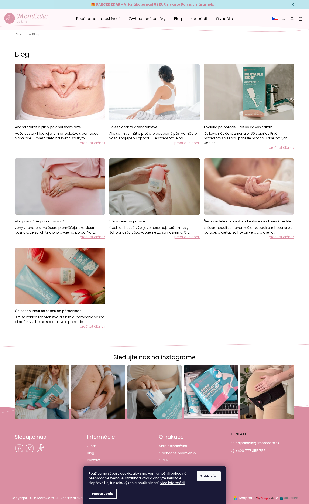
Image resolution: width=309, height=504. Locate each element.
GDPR (163, 460)
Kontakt (93, 460)
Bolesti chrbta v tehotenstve (133, 127)
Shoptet (246, 498)
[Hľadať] (283, 18)
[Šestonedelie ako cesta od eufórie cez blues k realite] (249, 186)
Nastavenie (102, 493)
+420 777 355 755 (250, 450)
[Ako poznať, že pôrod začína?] (60, 186)
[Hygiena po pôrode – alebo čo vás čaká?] (249, 92)
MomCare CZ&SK (19, 448)
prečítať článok (92, 142)
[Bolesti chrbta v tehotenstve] (154, 92)
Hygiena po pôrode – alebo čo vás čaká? (238, 127)
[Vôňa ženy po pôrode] (154, 186)
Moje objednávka (173, 446)
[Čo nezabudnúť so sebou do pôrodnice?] (60, 276)
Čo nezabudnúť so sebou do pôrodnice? (48, 311)
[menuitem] (98, 18)
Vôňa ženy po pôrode (127, 221)
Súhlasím (208, 476)
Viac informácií (172, 482)
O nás (91, 446)
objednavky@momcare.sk (257, 442)
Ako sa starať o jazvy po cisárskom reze (48, 127)
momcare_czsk (29, 448)
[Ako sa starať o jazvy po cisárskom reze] (60, 92)
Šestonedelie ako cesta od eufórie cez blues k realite (247, 221)
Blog (90, 453)
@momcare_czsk (40, 448)
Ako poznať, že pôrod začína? (39, 221)
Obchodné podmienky (177, 453)
